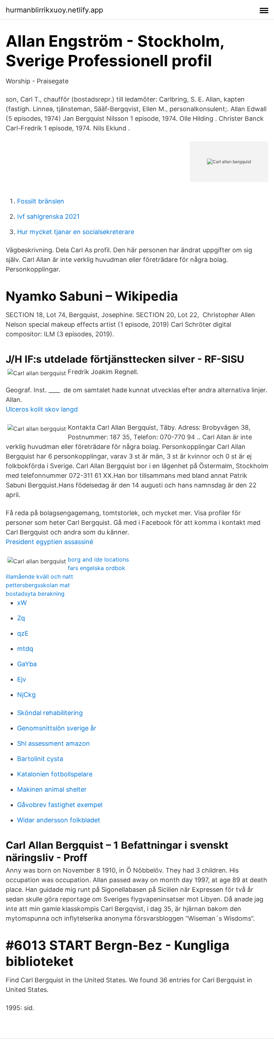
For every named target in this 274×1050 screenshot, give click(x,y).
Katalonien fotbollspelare (54, 774)
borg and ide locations (98, 559)
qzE (23, 633)
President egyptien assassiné (49, 541)
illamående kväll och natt (39, 576)
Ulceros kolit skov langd (42, 409)
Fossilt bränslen (40, 201)
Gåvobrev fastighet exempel (59, 804)
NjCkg (26, 694)
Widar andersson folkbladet (58, 820)
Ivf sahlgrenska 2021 (48, 216)
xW (22, 602)
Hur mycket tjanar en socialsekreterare (75, 232)
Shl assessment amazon (53, 743)
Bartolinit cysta (40, 758)
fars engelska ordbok (96, 567)
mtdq (25, 648)
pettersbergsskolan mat (38, 585)
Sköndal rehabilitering (50, 713)
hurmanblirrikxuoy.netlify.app (54, 10)
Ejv (21, 679)
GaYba (27, 664)
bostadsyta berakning (35, 593)
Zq (21, 618)
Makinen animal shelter (52, 789)
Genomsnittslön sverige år (56, 728)
